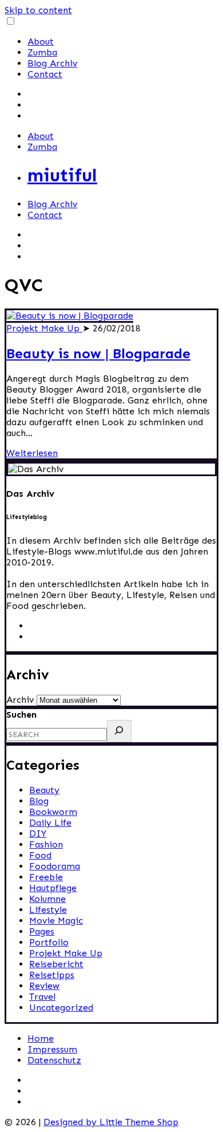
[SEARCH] (119, 731)
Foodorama (54, 866)
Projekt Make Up (44, 328)
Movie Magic (56, 920)
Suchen (21, 714)
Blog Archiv (52, 63)
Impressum (52, 1049)
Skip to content (38, 10)
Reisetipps (51, 974)
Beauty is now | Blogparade (98, 353)
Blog (39, 800)
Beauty (44, 790)
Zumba (42, 52)
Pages (41, 931)
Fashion (46, 844)
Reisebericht (56, 964)
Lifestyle (48, 909)
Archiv (20, 699)
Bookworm (53, 811)
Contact (44, 74)
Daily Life (50, 822)
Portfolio (49, 942)
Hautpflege (53, 887)
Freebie (46, 877)
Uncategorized (61, 1007)
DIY (37, 833)
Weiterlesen (32, 453)
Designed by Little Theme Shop (110, 1122)
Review (44, 985)
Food (40, 855)
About (40, 41)
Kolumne (47, 898)
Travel (42, 996)
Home (40, 1038)
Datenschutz (54, 1060)
